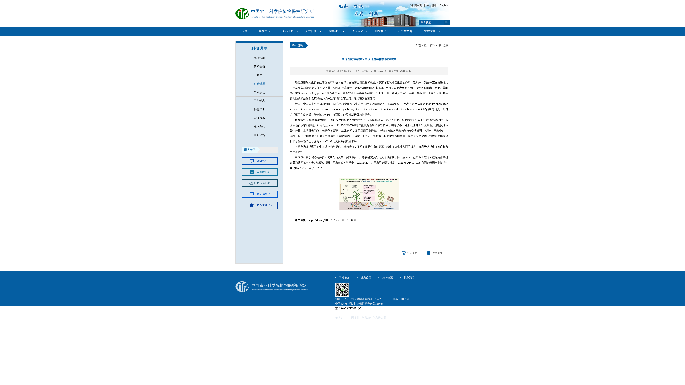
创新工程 (288, 31)
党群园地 (259, 117)
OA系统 (261, 160)
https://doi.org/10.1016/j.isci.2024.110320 (332, 220)
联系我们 (409, 277)
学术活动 (259, 92)
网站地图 (431, 5)
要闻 (259, 75)
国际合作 (380, 31)
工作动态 (259, 100)
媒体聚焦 (259, 126)
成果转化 (357, 31)
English (444, 5)
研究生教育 (405, 31)
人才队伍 (311, 31)
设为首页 (366, 277)
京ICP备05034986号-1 (348, 308)
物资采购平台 (265, 205)
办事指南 (259, 58)
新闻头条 (259, 66)
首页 (244, 31)
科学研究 (334, 31)
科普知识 (259, 109)
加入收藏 (387, 277)
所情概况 (264, 31)
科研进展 (259, 83)
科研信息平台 (265, 194)
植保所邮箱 (263, 182)
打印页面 (412, 252)
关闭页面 (437, 252)
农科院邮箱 (263, 171)
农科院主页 (415, 5)
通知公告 (259, 135)
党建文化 (430, 31)
